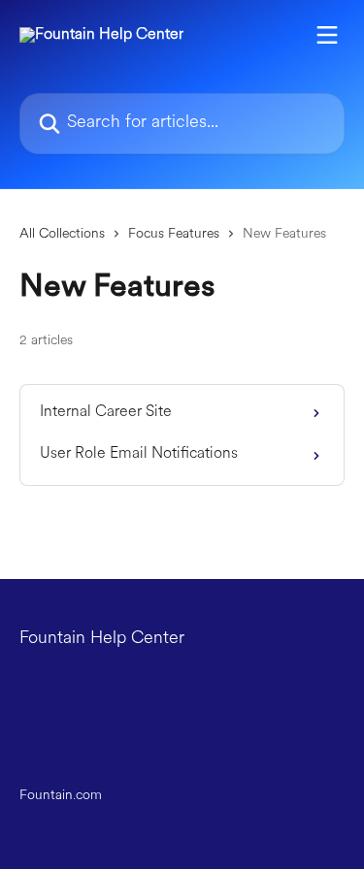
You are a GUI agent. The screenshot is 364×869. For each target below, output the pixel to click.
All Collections (62, 234)
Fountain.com (60, 796)
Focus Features (173, 234)
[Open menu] (327, 35)
